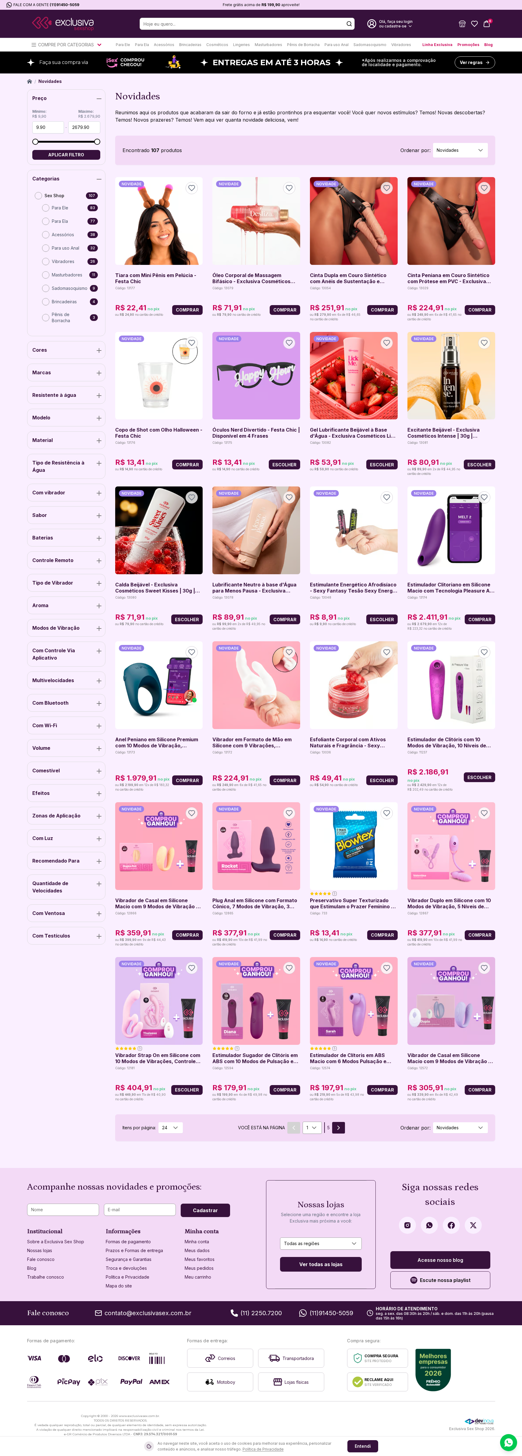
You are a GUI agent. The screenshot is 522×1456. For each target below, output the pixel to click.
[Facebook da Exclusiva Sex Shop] (451, 1225)
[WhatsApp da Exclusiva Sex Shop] (429, 1225)
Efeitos (41, 793)
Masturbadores (268, 44)
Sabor (39, 515)
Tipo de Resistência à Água (58, 466)
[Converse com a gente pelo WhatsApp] (508, 1442)
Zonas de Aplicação (56, 816)
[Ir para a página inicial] (63, 24)
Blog (488, 44)
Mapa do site (119, 1285)
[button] (462, 23)
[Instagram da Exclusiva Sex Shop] (407, 1225)
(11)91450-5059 (64, 4)
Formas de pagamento (128, 1241)
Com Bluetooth (50, 703)
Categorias (45, 179)
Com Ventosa (48, 913)
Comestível (46, 770)
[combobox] (460, 150)
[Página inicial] (29, 81)
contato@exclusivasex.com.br (148, 1313)
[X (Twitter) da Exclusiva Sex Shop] (473, 1225)
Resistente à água (54, 395)
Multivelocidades (53, 680)
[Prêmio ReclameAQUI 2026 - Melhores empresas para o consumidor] (433, 1370)
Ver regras (471, 62)
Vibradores (401, 44)
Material (42, 440)
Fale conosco (41, 1259)
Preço (39, 98)
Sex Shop (54, 195)
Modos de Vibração (56, 628)
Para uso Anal (337, 44)
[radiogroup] (66, 260)
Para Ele (123, 44)
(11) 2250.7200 (261, 1313)
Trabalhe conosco (45, 1277)
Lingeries (241, 44)
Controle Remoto (52, 560)
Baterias (42, 538)
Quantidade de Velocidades (50, 887)
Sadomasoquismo (369, 44)
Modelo (41, 418)
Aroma (40, 605)
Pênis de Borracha (303, 44)
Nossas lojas (39, 1250)
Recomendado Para (56, 861)
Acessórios (164, 44)
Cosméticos (217, 44)
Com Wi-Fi (44, 725)
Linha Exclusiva (437, 44)
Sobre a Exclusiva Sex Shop (55, 1241)
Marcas (41, 372)
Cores (39, 350)
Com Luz (42, 838)
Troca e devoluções (126, 1268)
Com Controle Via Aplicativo (53, 654)
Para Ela (142, 44)
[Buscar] (349, 23)
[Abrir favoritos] (474, 24)
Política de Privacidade (263, 1449)
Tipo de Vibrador (52, 583)
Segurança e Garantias (128, 1259)
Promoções (468, 44)
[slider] (35, 142)
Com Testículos (51, 936)
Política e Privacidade (127, 1277)
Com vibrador (48, 492)
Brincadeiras (190, 44)
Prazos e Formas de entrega (134, 1250)
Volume (41, 748)
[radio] (38, 195)
